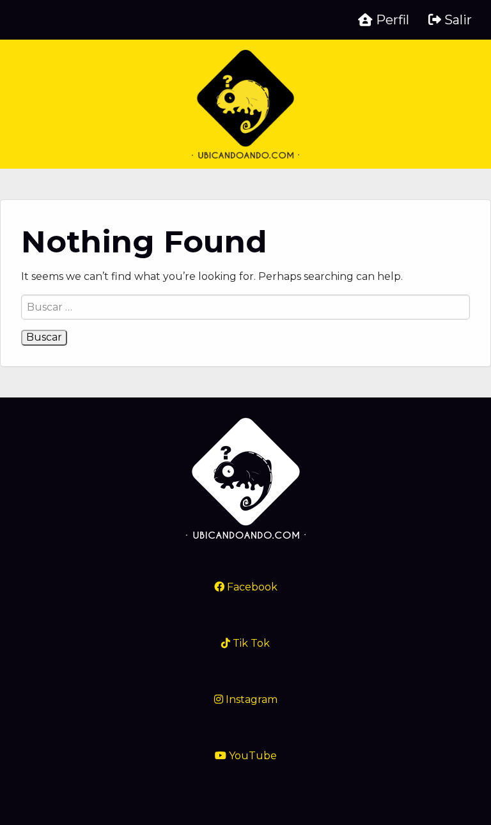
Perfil (391, 19)
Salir (456, 19)
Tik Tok (250, 643)
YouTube (251, 756)
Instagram (250, 699)
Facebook (250, 587)
